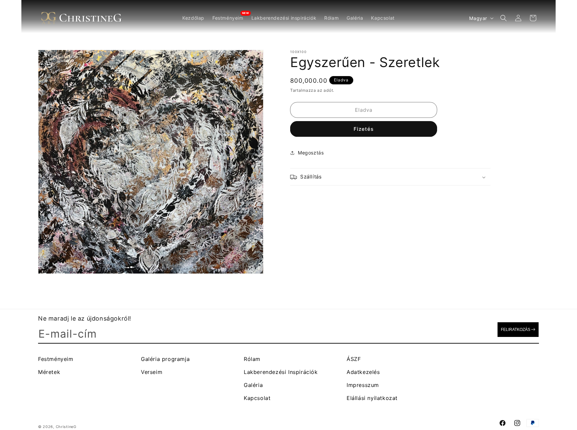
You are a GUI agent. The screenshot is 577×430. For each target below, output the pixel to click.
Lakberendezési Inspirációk (281, 372)
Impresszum (363, 385)
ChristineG (66, 426)
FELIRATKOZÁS (515, 329)
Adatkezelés (363, 372)
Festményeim (55, 359)
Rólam (252, 359)
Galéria (253, 385)
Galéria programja (165, 359)
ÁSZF (354, 359)
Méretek (49, 372)
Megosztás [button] (311, 152)
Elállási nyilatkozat (372, 398)
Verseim (151, 372)
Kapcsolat (257, 398)
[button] (503, 18)
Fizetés (364, 129)
